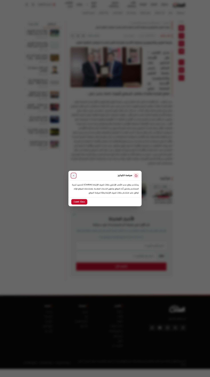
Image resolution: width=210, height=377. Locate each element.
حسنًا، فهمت (79, 202)
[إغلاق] (73, 175)
